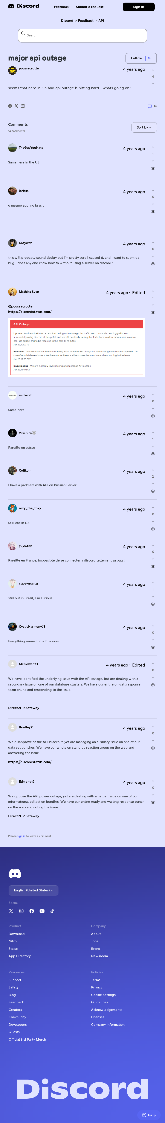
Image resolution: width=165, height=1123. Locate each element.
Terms (95, 980)
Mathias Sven (29, 291)
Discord (67, 20)
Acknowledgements (106, 1010)
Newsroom (99, 956)
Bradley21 (26, 727)
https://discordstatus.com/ (30, 312)
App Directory (20, 956)
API (101, 20)
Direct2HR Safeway (23, 708)
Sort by (143, 127)
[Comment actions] (153, 168)
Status (13, 948)
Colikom (25, 470)
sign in (21, 836)
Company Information (108, 1024)
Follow (136, 58)
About (96, 934)
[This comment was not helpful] (153, 161)
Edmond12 (26, 781)
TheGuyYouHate (31, 147)
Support (15, 980)
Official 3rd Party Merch (27, 1039)
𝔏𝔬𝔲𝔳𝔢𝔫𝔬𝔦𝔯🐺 (27, 433)
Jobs (94, 941)
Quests (14, 1032)
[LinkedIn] (22, 106)
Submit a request (90, 7)
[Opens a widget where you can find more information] (149, 1115)
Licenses (97, 1017)
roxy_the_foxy (30, 508)
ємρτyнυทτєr (28, 583)
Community (17, 1017)
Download (17, 934)
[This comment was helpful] (153, 147)
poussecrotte (29, 68)
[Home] (23, 7)
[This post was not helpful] (153, 84)
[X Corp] (16, 106)
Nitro (13, 941)
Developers (18, 1024)
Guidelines (99, 1002)
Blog (12, 995)
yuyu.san (25, 545)
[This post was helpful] (153, 70)
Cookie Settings (103, 995)
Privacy (96, 987)
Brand (95, 948)
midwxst (25, 395)
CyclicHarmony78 (32, 626)
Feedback (62, 7)
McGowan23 (28, 664)
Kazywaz (25, 243)
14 (155, 106)
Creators (15, 1010)
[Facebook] (10, 106)
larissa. (24, 191)
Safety (13, 987)
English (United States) (32, 890)
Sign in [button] (138, 7)
